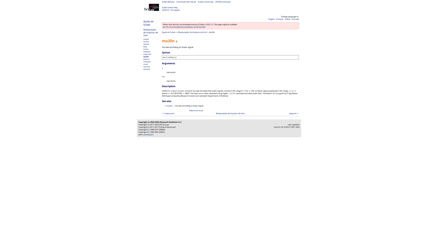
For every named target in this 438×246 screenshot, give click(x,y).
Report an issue (196, 110)
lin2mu (146, 49)
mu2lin (146, 57)
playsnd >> (294, 113)
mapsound (147, 54)
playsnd (146, 59)
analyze (146, 39)
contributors (148, 134)
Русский (295, 19)
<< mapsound (168, 113)
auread (146, 42)
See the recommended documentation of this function (184, 27)
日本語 (287, 19)
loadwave (146, 52)
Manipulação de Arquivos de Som (150, 32)
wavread (146, 67)
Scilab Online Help (170, 7)
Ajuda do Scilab (148, 23)
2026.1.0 (209, 24)
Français (279, 19)
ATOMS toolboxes (223, 2)
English (271, 19)
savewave (147, 62)
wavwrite (146, 69)
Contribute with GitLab (186, 2)
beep (145, 47)
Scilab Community (205, 2)
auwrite (146, 44)
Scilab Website (168, 2)
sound (145, 64)
